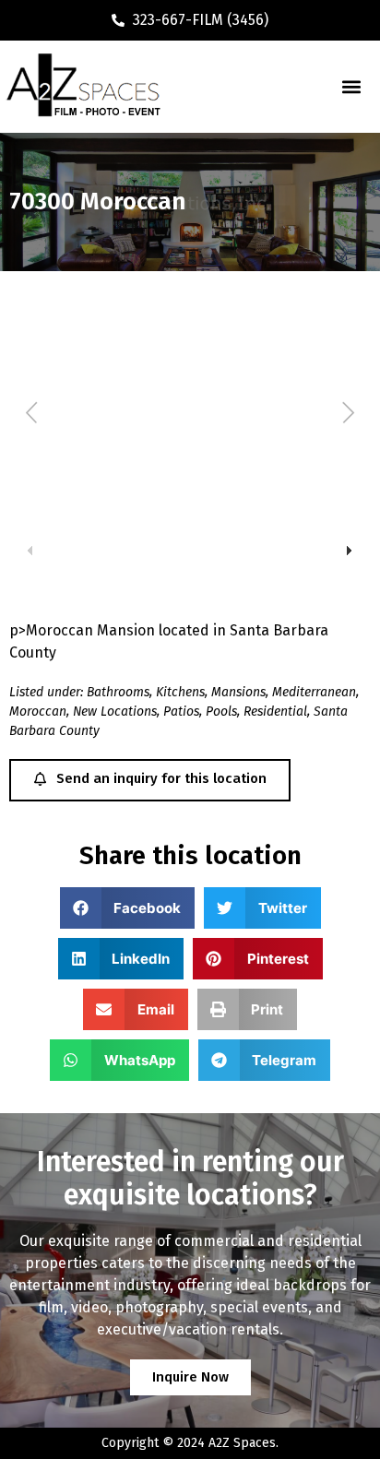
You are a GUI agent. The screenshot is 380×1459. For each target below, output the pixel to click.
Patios (181, 711)
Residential (275, 711)
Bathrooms (118, 692)
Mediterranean (314, 692)
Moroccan (37, 711)
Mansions (238, 692)
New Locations (115, 711)
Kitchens (180, 692)
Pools (221, 711)
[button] (351, 87)
